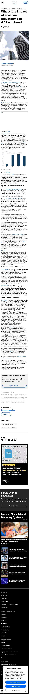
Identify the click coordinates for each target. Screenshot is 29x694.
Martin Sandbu (5, 102)
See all (25, 519)
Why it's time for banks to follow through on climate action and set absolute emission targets (17, 551)
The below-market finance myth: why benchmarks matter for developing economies (17, 581)
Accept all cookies (16, 686)
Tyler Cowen (4, 250)
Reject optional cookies (15, 682)
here (11, 351)
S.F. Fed (19, 86)
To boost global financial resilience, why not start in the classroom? (14, 540)
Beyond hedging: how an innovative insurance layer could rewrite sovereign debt (18, 558)
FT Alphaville (4, 285)
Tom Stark (4, 300)
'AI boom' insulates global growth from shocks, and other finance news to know (17, 574)
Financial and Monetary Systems (13, 8)
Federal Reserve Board (18, 234)
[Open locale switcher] (2, 691)
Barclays (8, 172)
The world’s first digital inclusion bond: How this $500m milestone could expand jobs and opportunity (17, 566)
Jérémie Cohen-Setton (7, 63)
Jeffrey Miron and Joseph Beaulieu (10, 82)
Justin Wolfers (5, 134)
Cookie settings (15, 690)
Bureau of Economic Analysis (14, 189)
